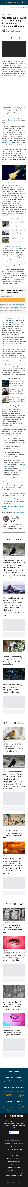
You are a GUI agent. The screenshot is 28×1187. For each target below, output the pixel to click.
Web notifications (14, 1161)
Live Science (20, 512)
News (19, 31)
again (11, 248)
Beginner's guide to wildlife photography (19, 1105)
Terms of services (18, 304)
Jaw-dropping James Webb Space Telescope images (8, 1091)
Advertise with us (14, 1158)
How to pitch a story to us (14, 1170)
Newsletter (23, 38)
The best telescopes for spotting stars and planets (8, 1109)
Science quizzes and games (8, 1105)
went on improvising (15, 363)
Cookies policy (14, 1155)
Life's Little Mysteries (8, 1080)
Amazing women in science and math (20, 1090)
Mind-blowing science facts (19, 1108)
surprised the (16, 246)
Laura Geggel (11, 30)
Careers (14, 1164)
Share (6, 38)
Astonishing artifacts (19, 1081)
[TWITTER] (11, 521)
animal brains (11, 121)
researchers (5, 248)
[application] (14, 48)
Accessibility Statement (14, 1140)
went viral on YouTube (13, 157)
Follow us (15, 38)
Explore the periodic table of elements (8, 1095)
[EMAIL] (14, 521)
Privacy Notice (19, 305)
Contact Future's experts (14, 1143)
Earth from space (19, 1080)
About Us (14, 1146)
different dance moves (8, 322)
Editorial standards (14, 1167)
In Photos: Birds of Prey (11, 499)
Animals (4, 14)
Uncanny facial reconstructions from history (19, 1095)
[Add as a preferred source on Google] (14, 1132)
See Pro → (16, 2)
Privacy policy (14, 1152)
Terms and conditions (14, 1149)
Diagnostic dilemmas (8, 1081)
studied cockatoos (7, 142)
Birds (9, 14)
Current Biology (6, 203)
